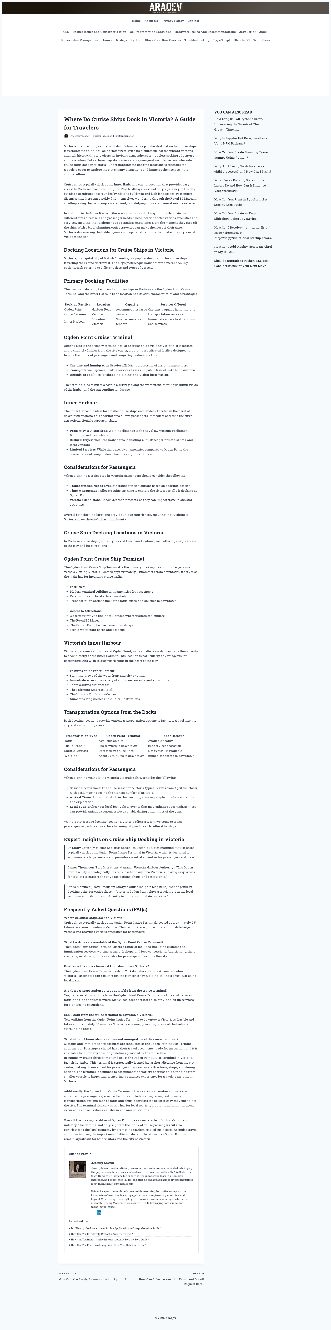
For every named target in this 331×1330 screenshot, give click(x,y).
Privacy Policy (172, 21)
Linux (107, 40)
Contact (193, 21)
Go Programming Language (150, 32)
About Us (151, 21)
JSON (263, 32)
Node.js (121, 40)
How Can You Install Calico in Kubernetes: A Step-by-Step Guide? (110, 1239)
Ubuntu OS (242, 40)
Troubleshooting (196, 40)
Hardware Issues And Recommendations (205, 32)
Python (136, 40)
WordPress (261, 40)
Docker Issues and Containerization (99, 32)
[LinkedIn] (99, 1212)
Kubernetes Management (80, 40)
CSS (66, 32)
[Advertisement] (165, 70)
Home (136, 21)
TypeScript (221, 40)
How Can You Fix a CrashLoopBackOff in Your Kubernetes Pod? (109, 1245)
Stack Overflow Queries (163, 40)
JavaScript (247, 32)
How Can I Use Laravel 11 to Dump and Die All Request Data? (171, 1279)
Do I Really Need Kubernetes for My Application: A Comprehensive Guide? (116, 1228)
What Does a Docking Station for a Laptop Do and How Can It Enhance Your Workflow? (240, 185)
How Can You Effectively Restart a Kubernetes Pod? (102, 1234)
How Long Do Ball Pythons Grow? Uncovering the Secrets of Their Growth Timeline (238, 124)
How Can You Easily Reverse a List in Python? (92, 1276)
